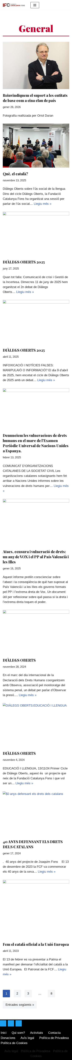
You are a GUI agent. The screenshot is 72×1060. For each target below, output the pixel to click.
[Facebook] (11, 1023)
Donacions (8, 1038)
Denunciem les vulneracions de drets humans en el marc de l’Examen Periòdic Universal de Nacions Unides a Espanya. (35, 443)
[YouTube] (19, 1023)
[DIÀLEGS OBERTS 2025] (36, 234)
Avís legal (27, 1038)
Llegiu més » (42, 204)
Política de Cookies (14, 1043)
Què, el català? (15, 173)
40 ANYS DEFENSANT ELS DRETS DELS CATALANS (33, 844)
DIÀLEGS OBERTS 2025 (24, 261)
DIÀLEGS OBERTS (19, 660)
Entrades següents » (20, 1004)
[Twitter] (3, 1023)
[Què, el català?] (36, 146)
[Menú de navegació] (34, 5)
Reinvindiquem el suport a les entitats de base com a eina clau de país (35, 98)
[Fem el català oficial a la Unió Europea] (36, 909)
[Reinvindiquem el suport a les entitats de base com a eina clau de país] (36, 65)
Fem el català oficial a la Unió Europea (36, 944)
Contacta (54, 1033)
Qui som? (18, 1033)
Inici (3, 1033)
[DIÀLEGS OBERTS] (36, 632)
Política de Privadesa (54, 1038)
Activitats (36, 1033)
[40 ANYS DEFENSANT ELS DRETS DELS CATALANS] (36, 813)
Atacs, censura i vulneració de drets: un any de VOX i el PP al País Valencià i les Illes (36, 556)
